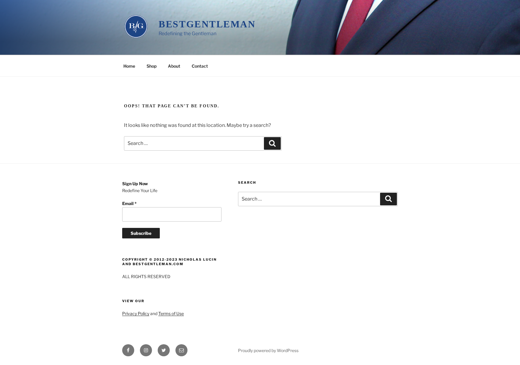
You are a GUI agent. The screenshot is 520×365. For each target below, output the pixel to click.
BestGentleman (207, 24)
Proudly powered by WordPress (268, 350)
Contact (200, 66)
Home (129, 66)
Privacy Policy (135, 313)
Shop (151, 66)
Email (129, 203)
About (174, 66)
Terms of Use (171, 313)
